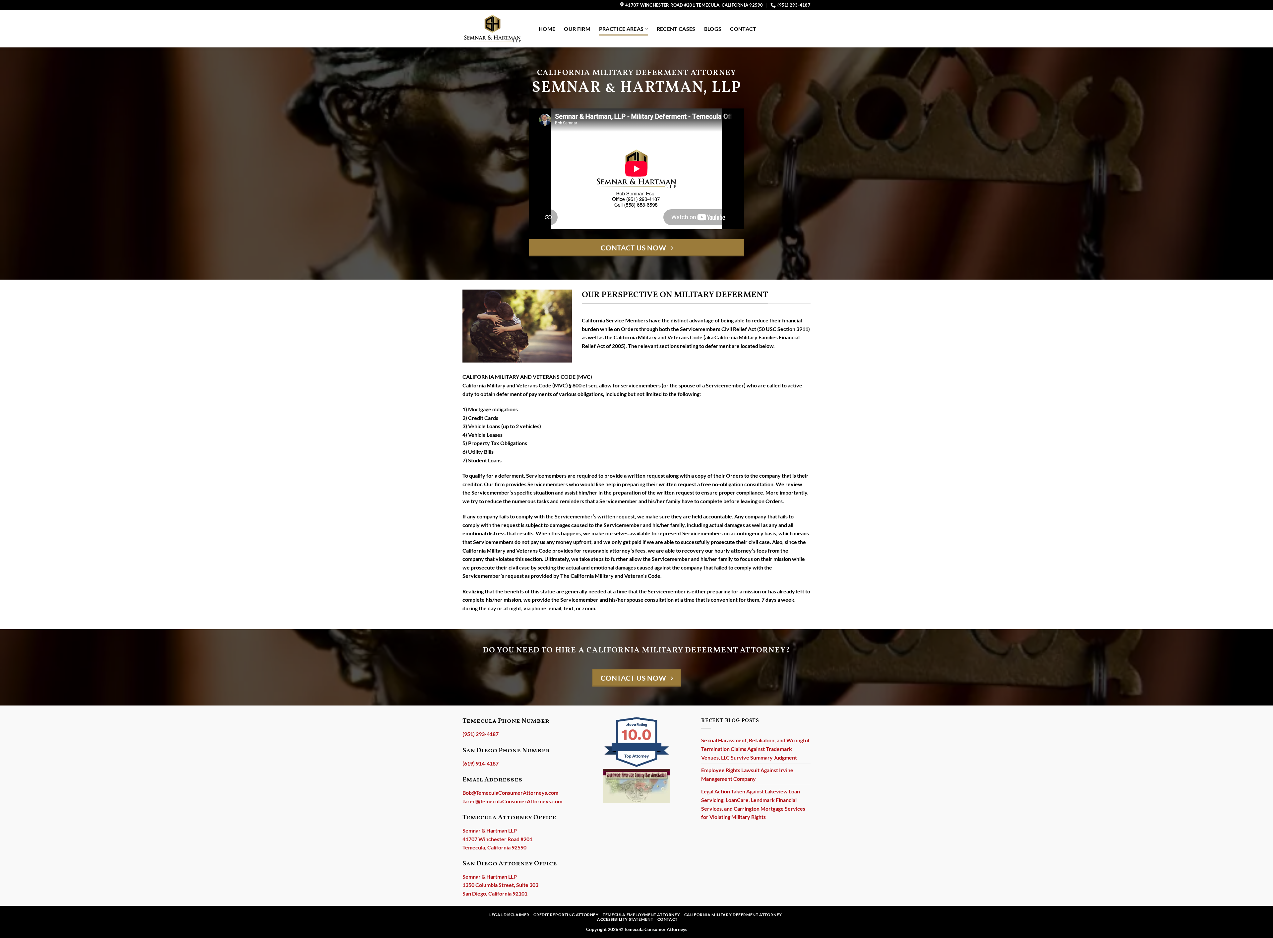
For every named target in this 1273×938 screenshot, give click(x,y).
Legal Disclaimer (509, 914)
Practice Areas (621, 29)
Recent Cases (676, 29)
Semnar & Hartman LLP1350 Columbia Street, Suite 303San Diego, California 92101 (500, 885)
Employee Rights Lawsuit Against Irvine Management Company (747, 774)
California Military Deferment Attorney (733, 914)
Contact (743, 29)
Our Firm (577, 29)
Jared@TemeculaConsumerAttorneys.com (512, 801)
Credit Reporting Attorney (565, 914)
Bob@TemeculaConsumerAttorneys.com (510, 792)
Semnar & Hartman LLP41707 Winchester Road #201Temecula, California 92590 (497, 838)
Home (547, 29)
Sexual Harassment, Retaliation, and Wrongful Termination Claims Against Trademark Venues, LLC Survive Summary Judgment (755, 748)
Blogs (713, 29)
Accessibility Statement (625, 919)
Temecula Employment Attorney (641, 914)
